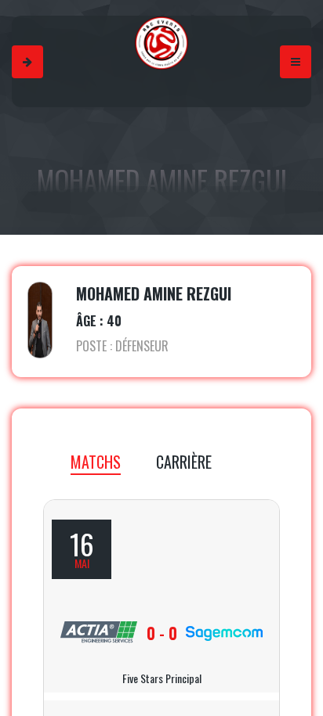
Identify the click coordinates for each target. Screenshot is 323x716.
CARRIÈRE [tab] (184, 461)
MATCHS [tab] (96, 461)
